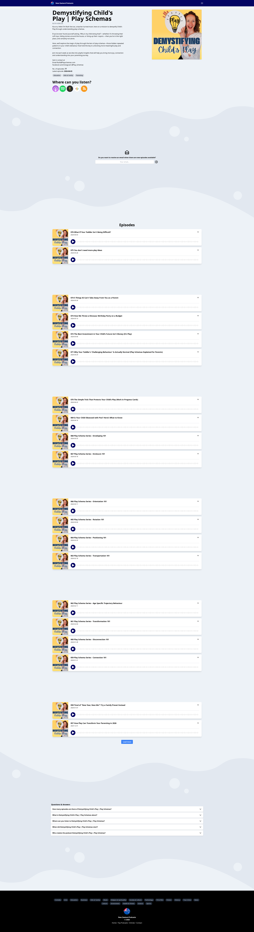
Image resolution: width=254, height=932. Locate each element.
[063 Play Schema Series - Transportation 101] (60, 561)
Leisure (104, 903)
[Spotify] (62, 88)
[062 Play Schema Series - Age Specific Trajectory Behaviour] (60, 608)
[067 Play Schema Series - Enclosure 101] (60, 459)
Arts (65, 900)
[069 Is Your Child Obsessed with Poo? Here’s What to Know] (60, 423)
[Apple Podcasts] (55, 88)
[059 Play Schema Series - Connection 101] (60, 663)
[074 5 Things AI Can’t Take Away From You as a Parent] (60, 303)
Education (57, 75)
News (196, 900)
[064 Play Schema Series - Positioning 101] (60, 543)
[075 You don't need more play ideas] (60, 255)
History (177, 900)
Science (140, 903)
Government (115, 903)
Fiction (169, 900)
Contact (139, 923)
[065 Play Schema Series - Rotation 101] (60, 525)
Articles (132, 923)
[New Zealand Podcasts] (127, 911)
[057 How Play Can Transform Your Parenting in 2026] (60, 728)
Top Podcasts (123, 923)
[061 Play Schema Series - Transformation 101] (60, 626)
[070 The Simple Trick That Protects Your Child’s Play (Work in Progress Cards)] (60, 405)
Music (105, 900)
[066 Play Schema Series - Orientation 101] (60, 506)
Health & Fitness (128, 903)
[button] (202, 3)
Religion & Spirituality (118, 900)
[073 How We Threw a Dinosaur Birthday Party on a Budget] (60, 321)
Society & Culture (135, 900)
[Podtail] (69, 88)
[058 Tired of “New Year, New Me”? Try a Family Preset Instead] (60, 710)
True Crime (187, 900)
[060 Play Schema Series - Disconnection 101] (60, 644)
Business (84, 900)
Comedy (58, 900)
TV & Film (159, 900)
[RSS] (84, 88)
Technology (149, 900)
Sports (149, 903)
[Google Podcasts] (77, 88)
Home (114, 923)
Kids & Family (68, 75)
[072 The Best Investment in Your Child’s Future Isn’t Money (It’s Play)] (60, 339)
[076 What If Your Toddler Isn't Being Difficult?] (60, 237)
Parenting (79, 75)
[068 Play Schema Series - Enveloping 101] (60, 441)
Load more (127, 742)
